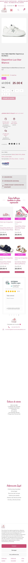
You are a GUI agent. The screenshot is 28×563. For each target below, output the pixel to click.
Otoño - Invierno (19, 159)
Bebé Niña (12, 54)
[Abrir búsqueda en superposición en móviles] (18, 10)
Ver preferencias (14, 554)
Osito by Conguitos (6, 222)
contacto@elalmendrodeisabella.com (15, 329)
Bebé (7, 54)
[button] (11, 10)
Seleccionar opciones (5, 238)
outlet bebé (8, 156)
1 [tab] (9, 315)
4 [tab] (16, 315)
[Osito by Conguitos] (5, 164)
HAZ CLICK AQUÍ (12, 113)
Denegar (14, 550)
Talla (3, 87)
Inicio (3, 54)
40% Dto (11, 159)
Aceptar (14, 546)
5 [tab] (18, 315)
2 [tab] (11, 315)
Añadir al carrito (8, 98)
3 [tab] (14, 315)
